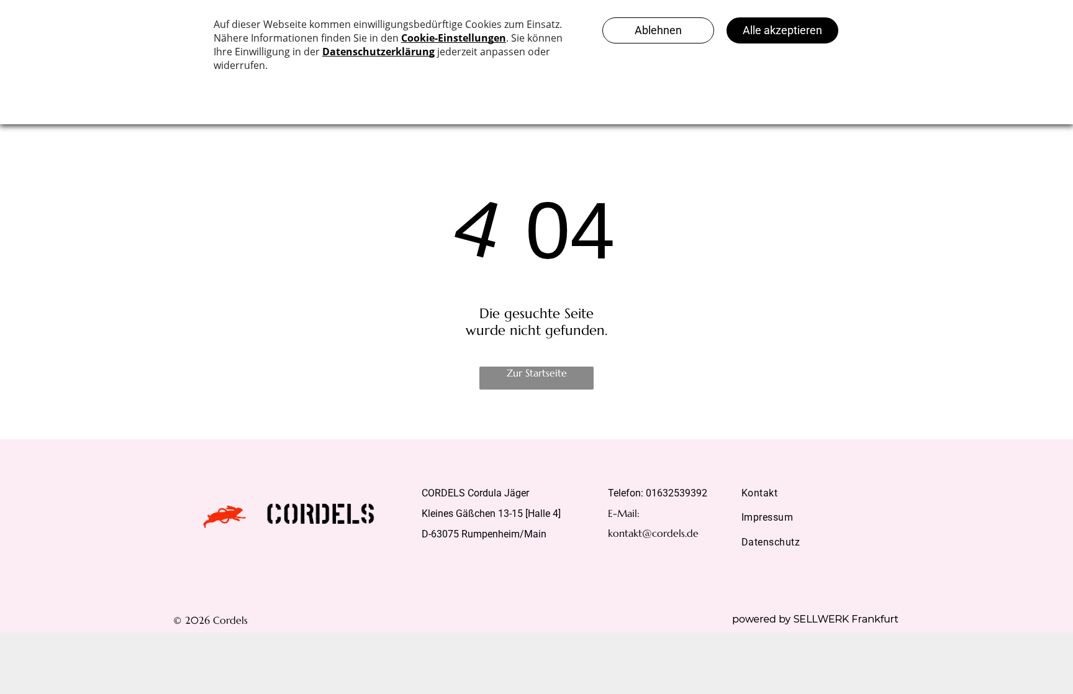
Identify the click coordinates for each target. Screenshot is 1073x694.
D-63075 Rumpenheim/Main (484, 534)
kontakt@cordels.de (653, 533)
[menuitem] (815, 493)
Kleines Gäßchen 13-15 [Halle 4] (491, 513)
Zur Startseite (537, 373)
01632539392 (676, 493)
